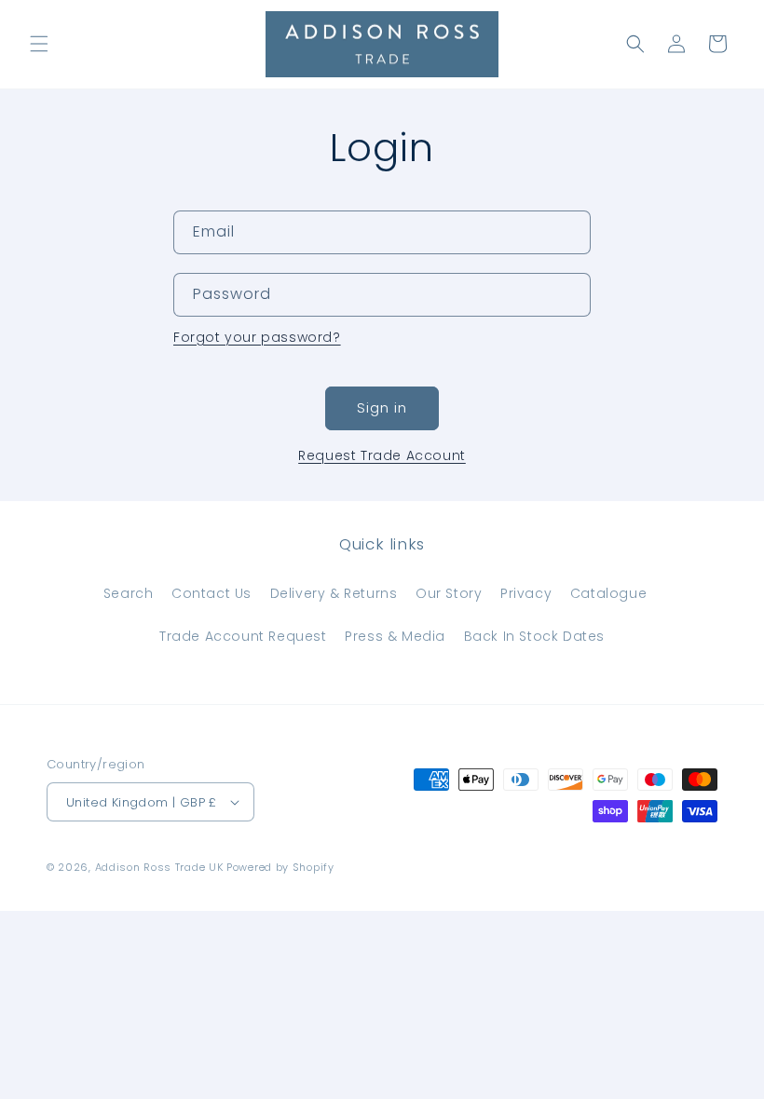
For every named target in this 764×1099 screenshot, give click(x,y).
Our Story (449, 593)
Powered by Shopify (280, 867)
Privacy (526, 593)
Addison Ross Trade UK (159, 867)
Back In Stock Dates (534, 636)
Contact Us (211, 593)
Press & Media (395, 636)
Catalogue (608, 593)
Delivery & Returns (334, 593)
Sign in (382, 407)
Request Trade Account (382, 455)
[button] (39, 43)
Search (128, 593)
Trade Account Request (243, 636)
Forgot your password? (257, 337)
